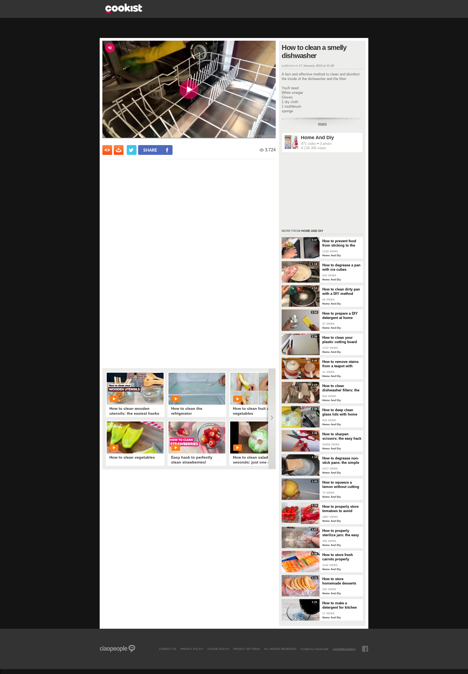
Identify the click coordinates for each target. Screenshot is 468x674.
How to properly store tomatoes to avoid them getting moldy (340, 508)
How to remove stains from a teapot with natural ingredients (340, 364)
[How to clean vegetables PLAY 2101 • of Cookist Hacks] (135, 437)
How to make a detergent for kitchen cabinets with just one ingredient (340, 605)
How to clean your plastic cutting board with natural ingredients (339, 340)
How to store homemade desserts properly (339, 581)
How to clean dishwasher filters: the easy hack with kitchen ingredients (341, 388)
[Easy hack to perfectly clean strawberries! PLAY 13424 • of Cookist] (196, 437)
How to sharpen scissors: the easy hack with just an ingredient (341, 436)
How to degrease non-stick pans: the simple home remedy (340, 460)
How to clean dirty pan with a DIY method (341, 291)
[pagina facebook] (365, 649)
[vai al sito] (123, 11)
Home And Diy (317, 137)
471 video (308, 144)
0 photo (326, 144)
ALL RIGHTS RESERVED (280, 648)
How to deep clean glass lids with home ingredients (339, 412)
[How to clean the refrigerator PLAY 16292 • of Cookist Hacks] (196, 389)
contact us (167, 648)
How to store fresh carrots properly (337, 557)
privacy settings (246, 648)
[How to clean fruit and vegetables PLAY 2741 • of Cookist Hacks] (258, 389)
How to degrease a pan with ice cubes (341, 267)
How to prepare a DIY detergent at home (340, 315)
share (150, 149)
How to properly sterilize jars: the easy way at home (340, 533)
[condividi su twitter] (131, 150)
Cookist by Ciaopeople (314, 648)
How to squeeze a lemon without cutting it (340, 484)
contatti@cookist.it (344, 648)
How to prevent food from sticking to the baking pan (339, 243)
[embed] (107, 150)
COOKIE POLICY (218, 648)
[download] (118, 150)
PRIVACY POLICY (191, 648)
